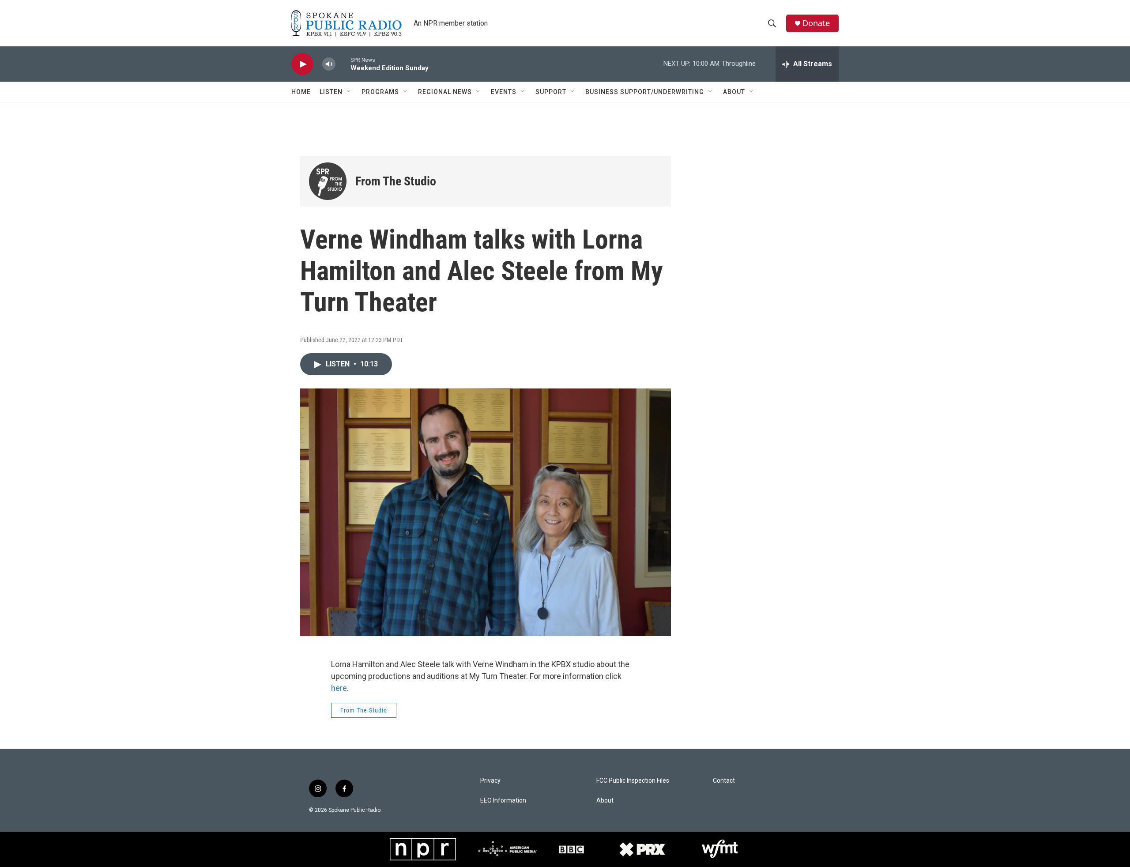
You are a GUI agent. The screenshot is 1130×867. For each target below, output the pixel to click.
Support (550, 91)
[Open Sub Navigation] (349, 91)
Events (503, 91)
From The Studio (395, 181)
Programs (380, 91)
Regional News (445, 91)
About (734, 91)
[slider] (343, 63)
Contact (724, 780)
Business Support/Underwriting (644, 91)
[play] (302, 64)
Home (301, 91)
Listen (331, 91)
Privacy (490, 780)
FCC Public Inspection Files (632, 780)
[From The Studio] (328, 181)
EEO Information (503, 800)
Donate (816, 23)
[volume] (328, 64)
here (339, 688)
